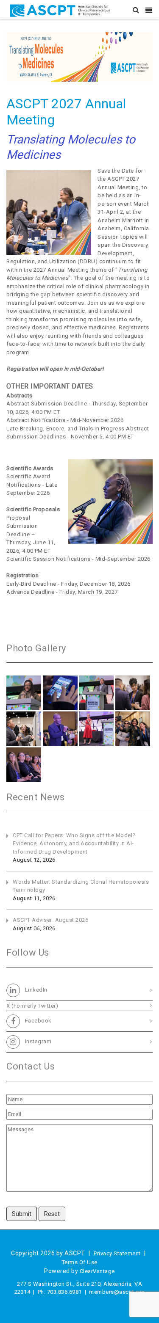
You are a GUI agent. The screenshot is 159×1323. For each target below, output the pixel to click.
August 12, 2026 (34, 860)
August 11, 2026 (34, 898)
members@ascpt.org (117, 1292)
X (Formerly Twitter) (32, 1006)
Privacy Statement (117, 1253)
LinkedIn (35, 990)
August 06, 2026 (34, 928)
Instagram (37, 1042)
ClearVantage (97, 1271)
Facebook (37, 1021)
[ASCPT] (61, 9)
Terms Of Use (80, 1262)
